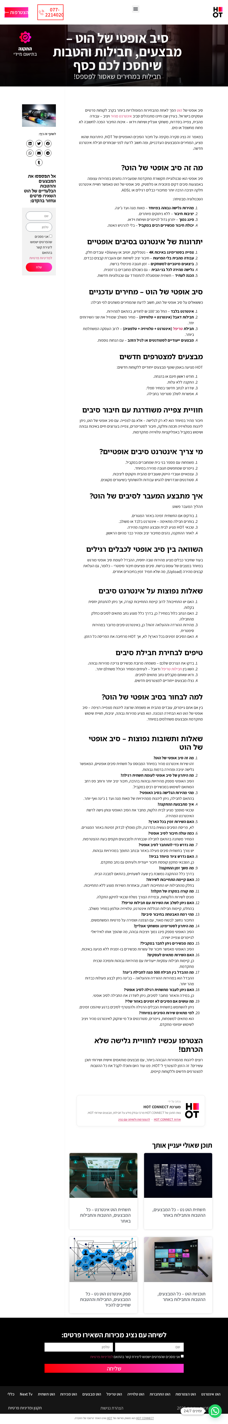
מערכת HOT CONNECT (162, 1106)
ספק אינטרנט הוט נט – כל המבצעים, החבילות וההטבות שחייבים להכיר (105, 1299)
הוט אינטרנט (210, 1394)
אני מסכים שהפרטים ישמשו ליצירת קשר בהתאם (40, 247)
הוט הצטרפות (185, 1394)
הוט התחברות (160, 1394)
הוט (179, 110)
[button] (135, 9)
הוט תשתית (46, 1394)
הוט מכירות (68, 1394)
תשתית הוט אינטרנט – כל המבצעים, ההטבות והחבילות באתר (105, 1215)
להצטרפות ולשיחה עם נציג (134, 1119)
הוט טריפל (114, 1394)
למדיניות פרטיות (40, 258)
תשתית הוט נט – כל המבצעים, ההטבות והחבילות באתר (179, 1212)
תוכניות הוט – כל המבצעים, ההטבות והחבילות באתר (181, 1296)
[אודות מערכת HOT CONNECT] (192, 1111)
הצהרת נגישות (111, 1408)
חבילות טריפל (171, 668)
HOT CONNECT (145, 1418)
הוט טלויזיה (135, 1394)
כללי (11, 1394)
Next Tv (26, 1394)
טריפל (178, 328)
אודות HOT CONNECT (167, 1119)
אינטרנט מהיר (121, 116)
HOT (109, 1418)
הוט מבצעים (91, 1394)
